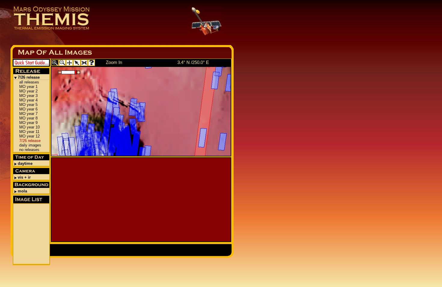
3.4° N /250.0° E (193, 62)
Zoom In (114, 62)
